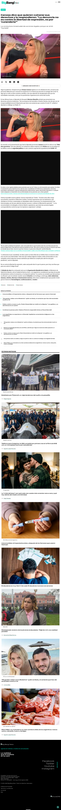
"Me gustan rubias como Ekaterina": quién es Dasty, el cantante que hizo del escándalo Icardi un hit (30, 299)
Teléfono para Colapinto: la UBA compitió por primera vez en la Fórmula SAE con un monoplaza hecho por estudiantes (29, 444)
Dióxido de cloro (10, 285)
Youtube (49, 766)
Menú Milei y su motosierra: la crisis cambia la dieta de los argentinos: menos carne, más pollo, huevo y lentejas (30, 343)
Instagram (48, 768)
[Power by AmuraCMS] (55, 796)
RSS (2, 792)
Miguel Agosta (7, 398)
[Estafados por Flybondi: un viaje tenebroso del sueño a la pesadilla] (30, 372)
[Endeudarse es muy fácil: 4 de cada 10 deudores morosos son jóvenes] (30, 566)
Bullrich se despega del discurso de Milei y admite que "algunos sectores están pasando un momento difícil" (29, 328)
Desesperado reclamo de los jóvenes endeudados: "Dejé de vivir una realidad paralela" (29, 631)
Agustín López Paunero (10, 448)
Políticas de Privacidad (6, 786)
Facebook (48, 761)
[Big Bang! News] (10, 2)
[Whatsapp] (2, 82)
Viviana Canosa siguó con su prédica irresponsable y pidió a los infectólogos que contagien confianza (30, 250)
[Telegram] (18, 82)
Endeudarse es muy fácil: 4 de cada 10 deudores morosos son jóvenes (27, 586)
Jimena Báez (7, 684)
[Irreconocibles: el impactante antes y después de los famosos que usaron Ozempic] (30, 520)
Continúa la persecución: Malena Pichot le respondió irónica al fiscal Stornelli (27, 310)
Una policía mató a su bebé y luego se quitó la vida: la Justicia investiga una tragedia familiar (29, 338)
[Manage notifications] (58, 807)
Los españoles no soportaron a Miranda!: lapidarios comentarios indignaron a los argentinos (28, 315)
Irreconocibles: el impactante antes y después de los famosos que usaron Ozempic (29, 294)
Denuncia (3, 285)
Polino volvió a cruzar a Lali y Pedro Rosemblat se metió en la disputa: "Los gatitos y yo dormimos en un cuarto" (30, 304)
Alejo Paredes (7, 498)
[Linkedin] (14, 82)
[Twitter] (6, 82)
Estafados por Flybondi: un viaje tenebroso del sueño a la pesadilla (25, 395)
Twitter (50, 763)
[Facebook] (10, 82)
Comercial (3, 790)
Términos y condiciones (7, 788)
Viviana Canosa (19, 285)
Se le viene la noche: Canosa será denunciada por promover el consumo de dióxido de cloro (27, 193)
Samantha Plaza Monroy (10, 635)
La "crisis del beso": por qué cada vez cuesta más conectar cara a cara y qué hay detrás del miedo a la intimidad (29, 494)
